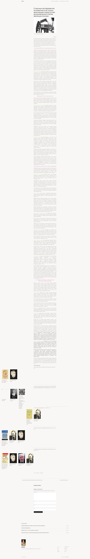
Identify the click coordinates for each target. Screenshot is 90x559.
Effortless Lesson (38, 33)
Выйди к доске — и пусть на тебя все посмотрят (30, 530)
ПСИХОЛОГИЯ (41, 33)
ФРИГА (22, 1)
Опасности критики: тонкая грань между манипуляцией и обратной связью (35, 532)
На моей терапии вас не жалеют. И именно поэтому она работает (33, 525)
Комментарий (35, 492)
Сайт (34, 508)
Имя (34, 501)
